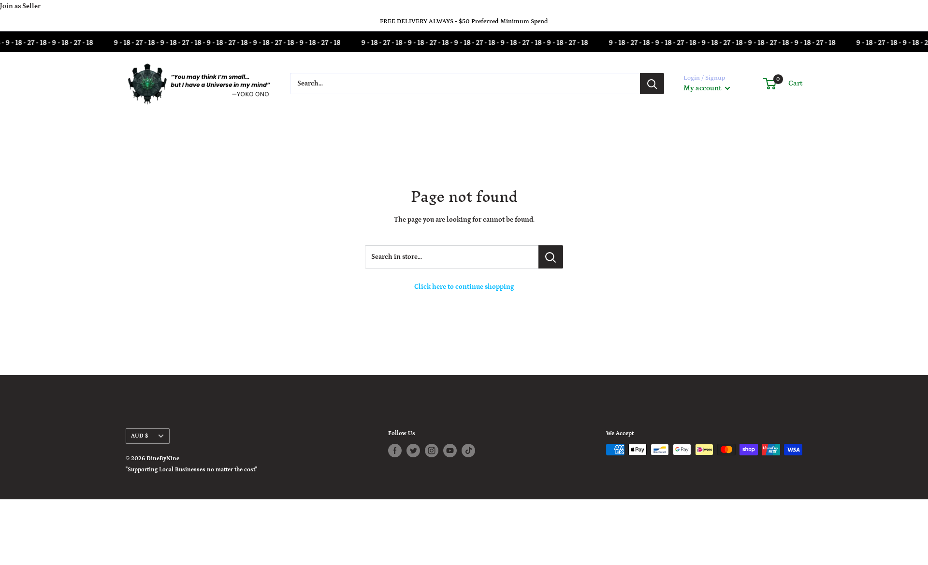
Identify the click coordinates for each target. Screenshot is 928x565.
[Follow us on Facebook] (395, 450)
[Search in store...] (550, 256)
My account (703, 88)
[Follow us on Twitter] (413, 450)
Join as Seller (20, 6)
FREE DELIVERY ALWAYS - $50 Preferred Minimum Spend (464, 21)
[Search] (652, 83)
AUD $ (139, 436)
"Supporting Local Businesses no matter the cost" (191, 469)
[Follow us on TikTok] (468, 450)
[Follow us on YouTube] (450, 450)
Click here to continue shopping (464, 287)
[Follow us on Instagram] (431, 450)
